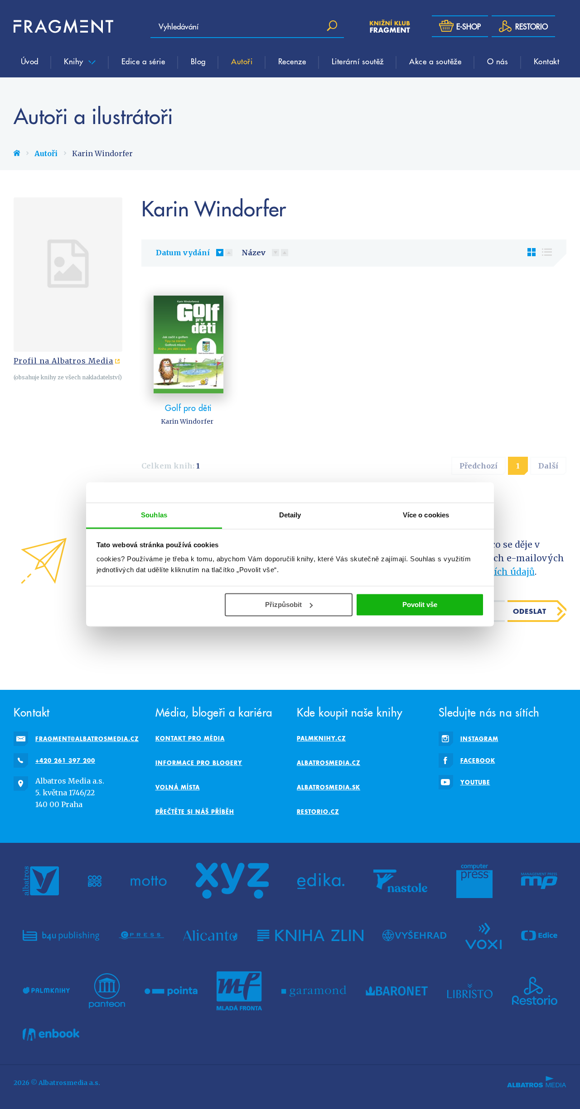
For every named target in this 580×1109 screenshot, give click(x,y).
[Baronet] (397, 990)
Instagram (479, 739)
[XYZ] (232, 881)
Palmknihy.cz (321, 738)
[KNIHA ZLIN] (310, 935)
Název (254, 252)
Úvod (30, 61)
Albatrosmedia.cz (328, 763)
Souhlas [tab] (154, 515)
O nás (497, 61)
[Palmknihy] (46, 990)
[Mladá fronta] (239, 990)
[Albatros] (41, 881)
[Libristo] (470, 990)
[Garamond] (313, 990)
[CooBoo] (95, 881)
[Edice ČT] (539, 935)
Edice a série (143, 61)
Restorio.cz (318, 812)
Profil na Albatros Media (63, 360)
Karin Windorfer (187, 421)
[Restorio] (534, 990)
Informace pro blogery (198, 763)
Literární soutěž (358, 61)
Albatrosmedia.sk (328, 787)
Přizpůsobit (283, 604)
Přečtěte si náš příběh (194, 812)
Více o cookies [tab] (426, 515)
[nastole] (400, 881)
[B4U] (61, 935)
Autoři (241, 61)
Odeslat (529, 611)
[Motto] (148, 881)
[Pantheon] (107, 990)
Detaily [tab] (290, 515)
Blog (198, 61)
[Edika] (320, 881)
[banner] (63, 26)
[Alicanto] (210, 935)
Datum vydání (183, 252)
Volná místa (177, 787)
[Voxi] (483, 935)
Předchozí (478, 465)
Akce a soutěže (435, 61)
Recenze (292, 61)
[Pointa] (171, 990)
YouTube (475, 782)
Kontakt (547, 61)
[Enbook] (51, 1034)
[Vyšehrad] (414, 935)
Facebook (477, 760)
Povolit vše (419, 604)
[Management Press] (539, 881)
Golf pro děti (188, 407)
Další (548, 465)
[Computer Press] (474, 881)
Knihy (75, 61)
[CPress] (141, 935)
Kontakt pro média (190, 738)
